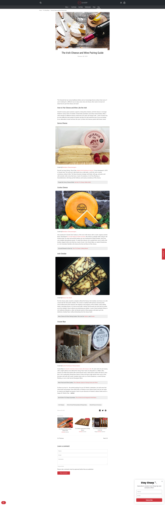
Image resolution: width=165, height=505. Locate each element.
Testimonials (88, 7)
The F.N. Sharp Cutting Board (80, 248)
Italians (86, 316)
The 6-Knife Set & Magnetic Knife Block (86, 397)
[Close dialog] (162, 481)
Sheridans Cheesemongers (69, 167)
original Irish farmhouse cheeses (85, 170)
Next (104, 438)
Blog (99, 7)
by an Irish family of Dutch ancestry (76, 236)
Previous (61, 438)
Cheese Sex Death (67, 298)
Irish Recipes (61, 405)
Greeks (93, 316)
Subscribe (149, 500)
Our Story (81, 7)
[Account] (121, 2)
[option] (64, 425)
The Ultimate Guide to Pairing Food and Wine (86, 382)
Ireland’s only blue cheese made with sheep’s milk (78, 369)
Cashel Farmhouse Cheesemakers (71, 366)
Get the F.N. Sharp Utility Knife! (83, 182)
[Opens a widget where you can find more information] (3, 502)
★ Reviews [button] (163, 254)
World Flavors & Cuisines (95, 405)
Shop (66, 7)
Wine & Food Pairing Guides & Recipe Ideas (77, 405)
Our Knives (73, 7)
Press (94, 7)
